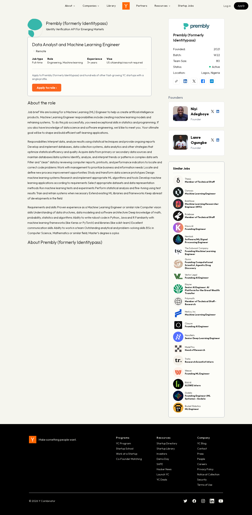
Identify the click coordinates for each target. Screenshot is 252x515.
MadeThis (189, 347)
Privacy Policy (205, 469)
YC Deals (162, 479)
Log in (227, 6)
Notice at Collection (208, 474)
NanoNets (189, 335)
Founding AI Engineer (197, 277)
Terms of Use (204, 484)
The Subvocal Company (196, 248)
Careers (202, 464)
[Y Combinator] (126, 6)
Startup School (124, 448)
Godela (188, 392)
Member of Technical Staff (200, 181)
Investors (162, 453)
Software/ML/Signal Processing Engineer (196, 241)
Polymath (190, 298)
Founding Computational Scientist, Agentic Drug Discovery (199, 265)
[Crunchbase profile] (211, 81)
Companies (90, 5)
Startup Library (166, 448)
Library (111, 5)
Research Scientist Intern (199, 361)
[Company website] (176, 81)
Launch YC (163, 474)
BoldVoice (189, 201)
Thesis (188, 178)
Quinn (188, 259)
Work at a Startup (126, 453)
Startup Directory (167, 443)
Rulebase (189, 214)
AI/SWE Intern (193, 385)
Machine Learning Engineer (200, 193)
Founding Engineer (195, 229)
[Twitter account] (212, 111)
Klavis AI (189, 226)
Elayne (188, 284)
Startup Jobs (186, 5)
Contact (202, 448)
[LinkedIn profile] (185, 81)
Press (200, 453)
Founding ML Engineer (197, 373)
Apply (241, 6)
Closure (188, 323)
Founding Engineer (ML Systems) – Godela (197, 397)
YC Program (123, 443)
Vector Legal (191, 274)
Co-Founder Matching (129, 459)
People (201, 459)
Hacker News (164, 469)
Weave (188, 370)
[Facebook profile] (203, 81)
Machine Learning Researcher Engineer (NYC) (202, 205)
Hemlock (189, 236)
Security (202, 479)
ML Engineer (192, 409)
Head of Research (195, 350)
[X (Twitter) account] (194, 81)
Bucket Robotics (193, 406)
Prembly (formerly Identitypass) (77, 23)
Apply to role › (47, 87)
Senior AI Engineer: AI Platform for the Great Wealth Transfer (202, 290)
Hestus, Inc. (190, 311)
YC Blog (201, 443)
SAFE (160, 464)
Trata (187, 358)
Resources (161, 5)
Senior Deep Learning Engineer (202, 338)
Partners (141, 5)
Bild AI (188, 382)
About (68, 5)
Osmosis (189, 190)
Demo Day (163, 459)
